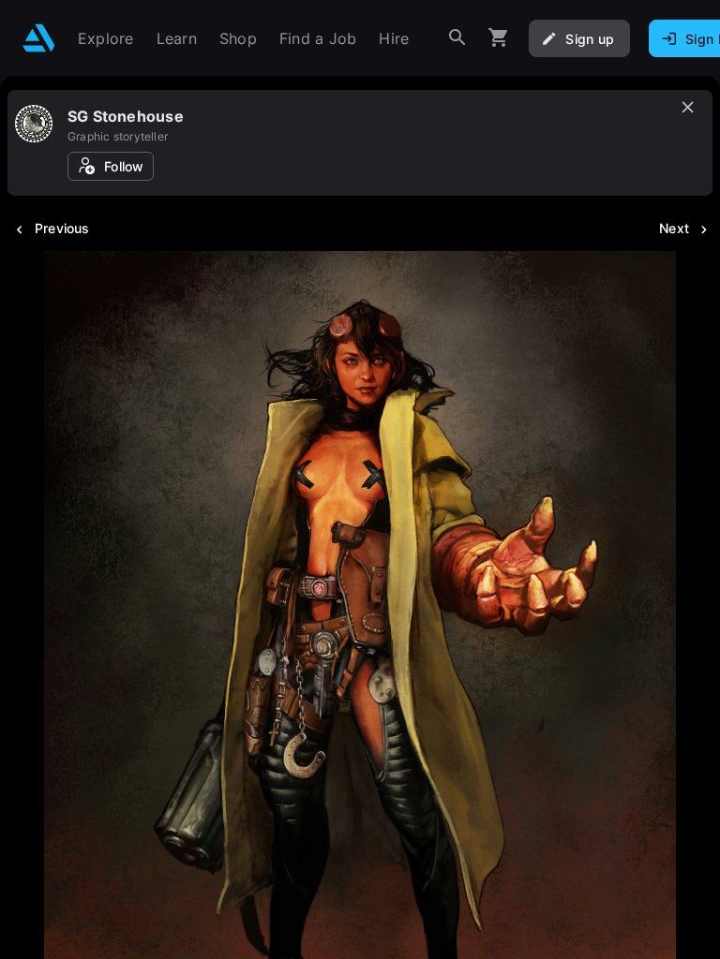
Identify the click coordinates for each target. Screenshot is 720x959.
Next (674, 228)
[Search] (457, 38)
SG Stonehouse (126, 116)
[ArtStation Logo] (38, 37)
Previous (62, 228)
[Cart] (499, 38)
